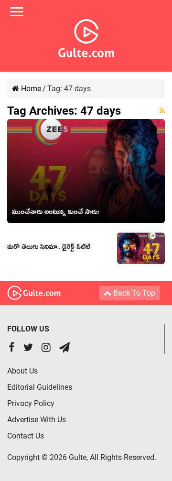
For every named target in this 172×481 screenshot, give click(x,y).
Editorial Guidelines (39, 387)
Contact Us (25, 435)
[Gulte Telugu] (86, 36)
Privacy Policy (30, 403)
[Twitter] (28, 348)
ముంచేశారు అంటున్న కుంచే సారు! (55, 213)
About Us (22, 370)
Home (30, 88)
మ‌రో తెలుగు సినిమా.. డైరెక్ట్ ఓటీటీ (48, 248)
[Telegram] (64, 348)
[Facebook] (11, 348)
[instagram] (46, 348)
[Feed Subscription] (162, 111)
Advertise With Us (36, 419)
